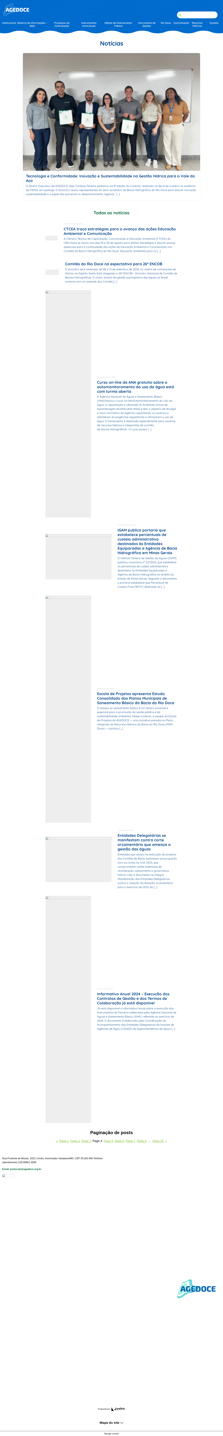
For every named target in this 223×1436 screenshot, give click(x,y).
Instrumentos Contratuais (88, 24)
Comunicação (180, 22)
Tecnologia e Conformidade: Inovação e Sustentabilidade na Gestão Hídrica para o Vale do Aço (110, 178)
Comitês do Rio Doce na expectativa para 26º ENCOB (135, 558)
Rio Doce (166, 22)
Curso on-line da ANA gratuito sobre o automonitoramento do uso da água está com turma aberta (135, 784)
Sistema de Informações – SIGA (32, 24)
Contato (214, 22)
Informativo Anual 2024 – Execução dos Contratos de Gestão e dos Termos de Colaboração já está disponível (133, 1396)
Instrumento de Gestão (146, 24)
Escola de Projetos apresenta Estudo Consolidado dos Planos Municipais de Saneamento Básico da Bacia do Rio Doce (135, 1096)
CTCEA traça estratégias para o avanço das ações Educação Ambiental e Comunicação (133, 324)
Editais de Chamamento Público (118, 24)
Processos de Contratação (61, 24)
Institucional (9, 22)
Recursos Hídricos (197, 24)
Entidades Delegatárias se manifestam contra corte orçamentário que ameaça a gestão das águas (144, 1239)
